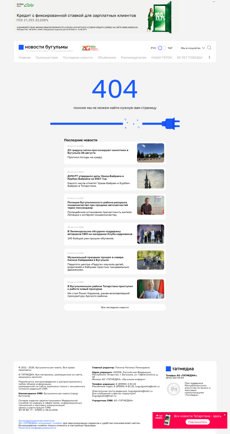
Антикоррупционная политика (36, 420)
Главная (24, 57)
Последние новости (78, 57)
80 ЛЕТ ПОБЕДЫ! (189, 57)
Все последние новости (115, 307)
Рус (153, 48)
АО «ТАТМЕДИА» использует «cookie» (40, 423)
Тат (170, 48)
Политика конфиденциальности (37, 427)
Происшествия (47, 57)
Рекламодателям (133, 57)
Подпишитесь (197, 422)
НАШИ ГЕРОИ (161, 57)
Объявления (107, 57)
